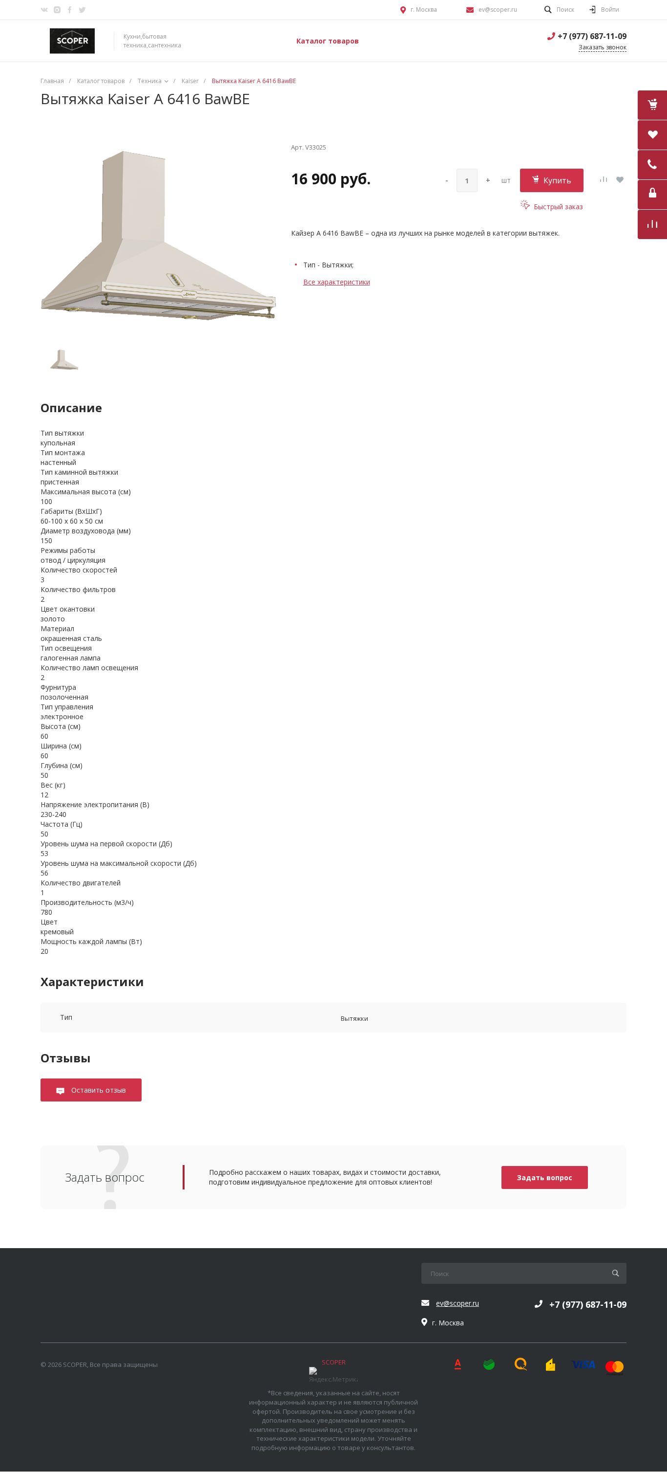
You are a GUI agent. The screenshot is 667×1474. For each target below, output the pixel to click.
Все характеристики (336, 281)
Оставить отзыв (97, 1090)
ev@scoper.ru (498, 9)
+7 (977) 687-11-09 (592, 36)
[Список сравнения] (652, 224)
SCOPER (334, 1362)
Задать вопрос (544, 1177)
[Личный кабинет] (652, 194)
